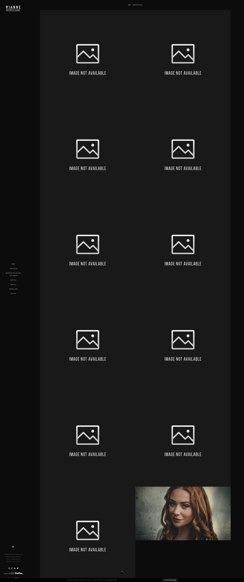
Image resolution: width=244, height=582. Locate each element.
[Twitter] (17, 568)
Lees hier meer (113, 580)
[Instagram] (9, 568)
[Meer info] (13, 546)
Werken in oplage (137, 5)
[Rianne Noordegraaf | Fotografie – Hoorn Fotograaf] (13, 7)
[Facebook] (12, 568)
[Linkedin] (15, 568)
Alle (129, 5)
